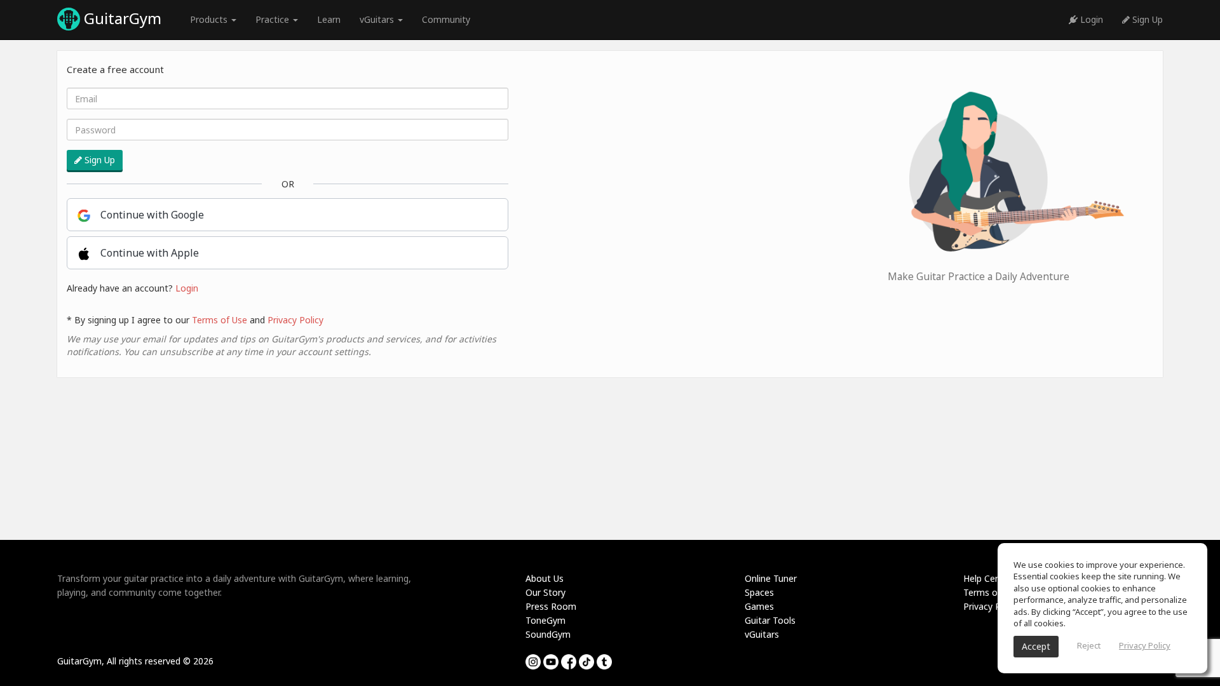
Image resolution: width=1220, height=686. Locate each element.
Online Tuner (771, 578)
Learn (329, 19)
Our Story (545, 592)
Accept (1036, 646)
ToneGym (545, 620)
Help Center (987, 578)
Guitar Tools (770, 620)
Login (1090, 19)
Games (759, 606)
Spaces (759, 592)
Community (446, 19)
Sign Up (1146, 19)
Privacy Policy (295, 320)
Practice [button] (273, 19)
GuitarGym (120, 18)
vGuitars (762, 634)
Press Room (550, 606)
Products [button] (210, 19)
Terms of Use (219, 320)
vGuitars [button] (378, 19)
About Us (544, 578)
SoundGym (548, 634)
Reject (1089, 645)
